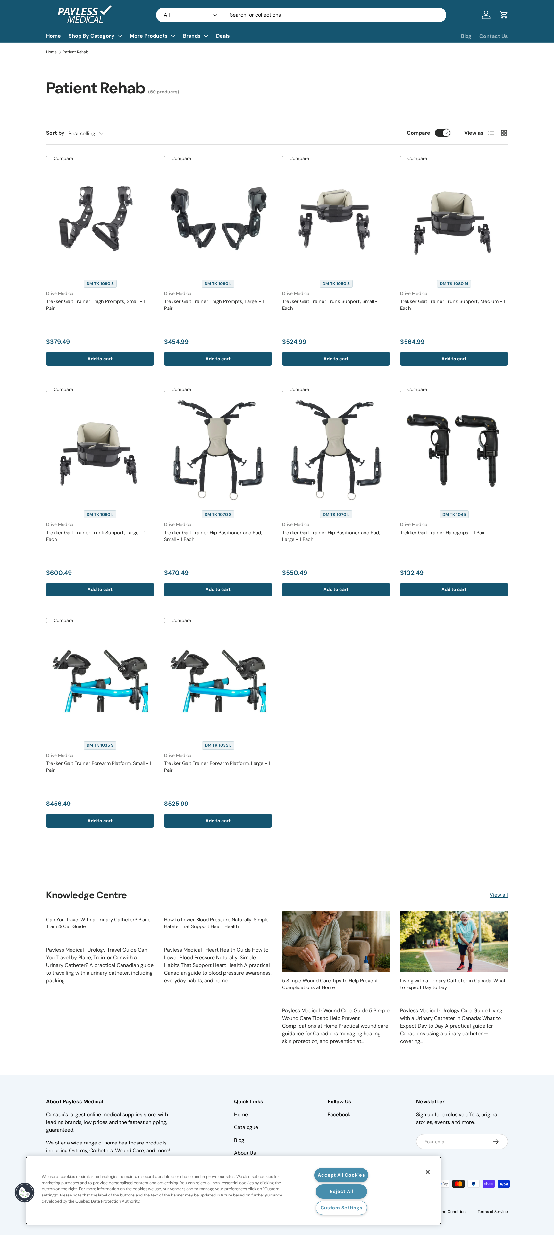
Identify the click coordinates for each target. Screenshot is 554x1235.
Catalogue (246, 1127)
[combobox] (301, 15)
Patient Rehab (75, 52)
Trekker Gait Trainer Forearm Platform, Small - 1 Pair (98, 766)
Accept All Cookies (341, 1175)
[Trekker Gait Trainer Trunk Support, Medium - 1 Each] (454, 219)
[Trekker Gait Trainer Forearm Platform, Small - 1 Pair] (100, 680)
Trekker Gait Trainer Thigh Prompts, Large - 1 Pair (214, 304)
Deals (223, 35)
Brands (192, 35)
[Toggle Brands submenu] (206, 36)
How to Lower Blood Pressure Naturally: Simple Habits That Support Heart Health (216, 923)
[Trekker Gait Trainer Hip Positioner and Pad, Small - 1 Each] (218, 449)
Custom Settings (342, 1208)
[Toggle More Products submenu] (173, 36)
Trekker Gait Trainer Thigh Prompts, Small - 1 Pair (95, 304)
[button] (504, 15)
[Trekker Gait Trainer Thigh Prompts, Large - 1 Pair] (218, 219)
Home (53, 35)
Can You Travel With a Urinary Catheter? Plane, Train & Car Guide (99, 923)
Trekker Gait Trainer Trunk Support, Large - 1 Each (96, 536)
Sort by (55, 132)
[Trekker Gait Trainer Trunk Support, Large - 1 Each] (100, 449)
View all (499, 894)
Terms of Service (493, 1211)
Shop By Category (91, 35)
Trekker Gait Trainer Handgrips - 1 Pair (442, 532)
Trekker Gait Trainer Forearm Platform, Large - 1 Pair (217, 766)
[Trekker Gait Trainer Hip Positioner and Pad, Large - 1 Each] (336, 449)
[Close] (428, 1172)
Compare (418, 132)
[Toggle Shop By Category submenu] (119, 36)
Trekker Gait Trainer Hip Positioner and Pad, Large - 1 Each (331, 536)
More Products (149, 35)
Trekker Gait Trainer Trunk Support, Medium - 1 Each (452, 304)
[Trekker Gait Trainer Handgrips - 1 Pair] (454, 449)
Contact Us (493, 36)
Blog (466, 36)
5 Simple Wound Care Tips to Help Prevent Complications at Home (330, 984)
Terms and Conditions (447, 1211)
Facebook (339, 1114)
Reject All (341, 1191)
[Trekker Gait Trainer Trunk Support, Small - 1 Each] (336, 219)
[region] (233, 1190)
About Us (245, 1153)
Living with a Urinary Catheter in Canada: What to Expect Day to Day (453, 984)
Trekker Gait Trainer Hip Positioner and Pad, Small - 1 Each (213, 536)
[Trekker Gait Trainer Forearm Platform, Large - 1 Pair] (218, 680)
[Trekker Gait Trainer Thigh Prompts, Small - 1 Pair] (100, 219)
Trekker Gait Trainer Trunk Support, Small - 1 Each (331, 304)
